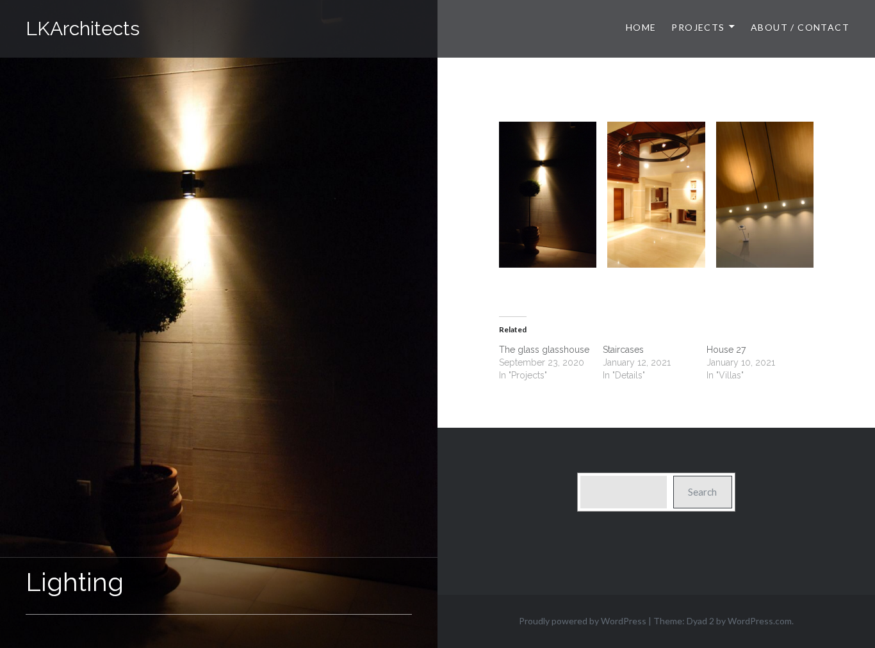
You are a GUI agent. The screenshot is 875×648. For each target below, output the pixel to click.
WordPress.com (760, 620)
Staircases (623, 349)
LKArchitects (83, 28)
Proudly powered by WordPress (582, 620)
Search (702, 492)
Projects (697, 27)
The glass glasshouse (544, 349)
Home (641, 27)
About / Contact (800, 27)
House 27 (726, 349)
